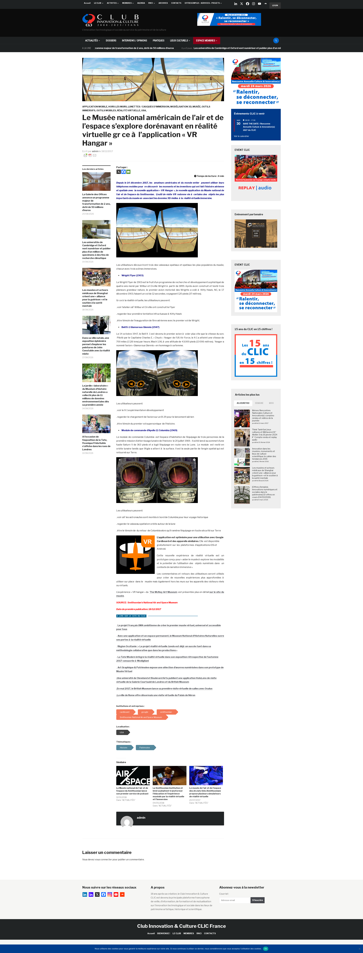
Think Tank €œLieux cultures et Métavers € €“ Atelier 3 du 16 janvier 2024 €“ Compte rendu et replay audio (264, 434)
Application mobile (94, 106)
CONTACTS (176, 3)
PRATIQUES (158, 40)
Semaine (259, 403)
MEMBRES (127, 3)
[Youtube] (259, 4)
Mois (271, 403)
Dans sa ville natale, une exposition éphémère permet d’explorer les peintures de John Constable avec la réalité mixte (96, 346)
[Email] (128, 172)
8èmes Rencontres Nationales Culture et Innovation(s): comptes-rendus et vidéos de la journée (263, 415)
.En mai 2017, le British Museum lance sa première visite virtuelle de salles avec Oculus (164, 688)
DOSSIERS (111, 40)
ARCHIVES (163, 3)
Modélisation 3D (181, 106)
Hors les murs (117, 106)
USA (143, 110)
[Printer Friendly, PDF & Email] (90, 155)
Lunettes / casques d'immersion (148, 106)
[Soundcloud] (265, 4)
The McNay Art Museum (163, 592)
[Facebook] (247, 4)
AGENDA (141, 3)
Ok (265, 948)
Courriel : (224, 893)
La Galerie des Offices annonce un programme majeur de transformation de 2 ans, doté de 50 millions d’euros (96, 202)
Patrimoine (144, 747)
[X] (241, 4)
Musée (197, 106)
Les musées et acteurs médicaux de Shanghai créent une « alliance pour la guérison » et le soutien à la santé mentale (95, 298)
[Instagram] (253, 4)
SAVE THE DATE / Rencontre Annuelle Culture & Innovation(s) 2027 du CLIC (259, 126)
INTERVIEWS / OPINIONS (134, 40)
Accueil (87, 3)
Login (275, 5)
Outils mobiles (106, 110)
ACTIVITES (112, 3)
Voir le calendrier (241, 136)
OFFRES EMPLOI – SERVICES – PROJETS (202, 3)
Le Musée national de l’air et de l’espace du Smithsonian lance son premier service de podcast (132, 791)
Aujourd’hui (243, 403)
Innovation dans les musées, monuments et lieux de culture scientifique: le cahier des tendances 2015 (264, 453)
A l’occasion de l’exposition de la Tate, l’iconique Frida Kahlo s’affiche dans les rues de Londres (96, 443)
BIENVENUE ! (163, 933)
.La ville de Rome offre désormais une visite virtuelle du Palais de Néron (155, 695)
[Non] (359, 948)
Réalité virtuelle (128, 110)
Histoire (123, 747)
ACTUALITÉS (91, 40)
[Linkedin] (91, 894)
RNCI (150, 3)
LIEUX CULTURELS (179, 40)
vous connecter (103, 859)
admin (95, 151)
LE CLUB (97, 3)
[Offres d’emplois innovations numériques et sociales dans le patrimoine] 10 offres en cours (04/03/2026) (264, 492)
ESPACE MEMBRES (205, 40)
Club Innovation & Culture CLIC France (181, 926)
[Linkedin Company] (236, 4)
